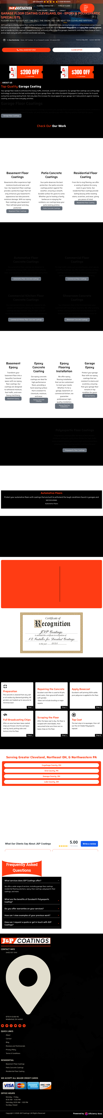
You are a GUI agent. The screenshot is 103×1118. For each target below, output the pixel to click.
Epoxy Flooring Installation (64, 406)
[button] (54, 6)
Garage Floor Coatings (11, 115)
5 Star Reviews (64, 2)
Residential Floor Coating (85, 202)
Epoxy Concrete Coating (38, 400)
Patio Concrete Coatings (51, 208)
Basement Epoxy (13, 398)
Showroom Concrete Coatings (77, 319)
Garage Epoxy (90, 395)
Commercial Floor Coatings (77, 279)
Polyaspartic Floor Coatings (74, 450)
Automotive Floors (51, 503)
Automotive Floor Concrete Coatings (26, 279)
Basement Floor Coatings (17, 211)
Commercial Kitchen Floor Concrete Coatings (26, 319)
